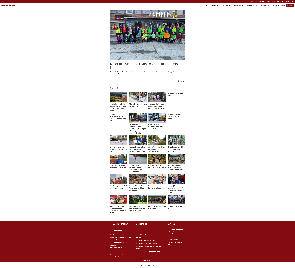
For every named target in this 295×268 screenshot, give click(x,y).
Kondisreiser (275, 1)
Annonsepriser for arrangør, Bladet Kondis (146, 243)
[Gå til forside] (8, 6)
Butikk (268, 1)
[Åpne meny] (284, 5)
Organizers (157, 251)
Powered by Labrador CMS (147, 265)
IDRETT (204, 5)
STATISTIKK (264, 5)
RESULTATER (237, 5)
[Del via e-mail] (184, 81)
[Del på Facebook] (179, 81)
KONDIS (275, 5)
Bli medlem (290, 5)
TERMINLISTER (251, 5)
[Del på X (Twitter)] (181, 81)
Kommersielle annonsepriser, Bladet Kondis (146, 240)
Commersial (152, 251)
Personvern (170, 236)
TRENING (213, 5)
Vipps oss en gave (287, 1)
